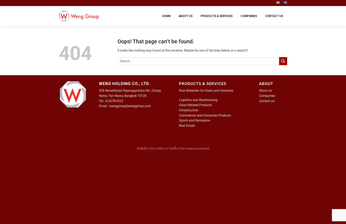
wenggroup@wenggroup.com (130, 106)
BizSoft (204, 148)
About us (265, 90)
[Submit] (283, 61)
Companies (267, 96)
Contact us (266, 101)
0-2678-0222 (114, 101)
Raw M (184, 90)
